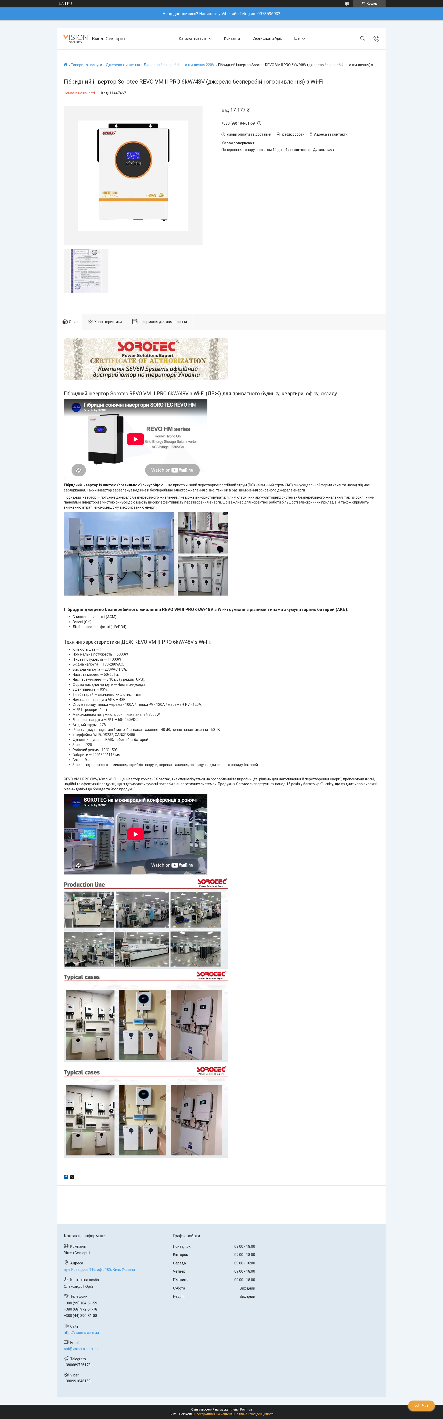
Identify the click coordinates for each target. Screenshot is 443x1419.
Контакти (232, 38)
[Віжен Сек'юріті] (75, 38)
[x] (72, 1177)
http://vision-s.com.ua (81, 1333)
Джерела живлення (123, 65)
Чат (425, 1406)
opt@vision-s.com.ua (81, 1349)
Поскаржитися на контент (213, 1414)
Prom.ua (246, 1409)
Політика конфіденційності (254, 1414)
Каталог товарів (192, 38)
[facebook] (66, 1177)
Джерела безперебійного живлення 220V (179, 65)
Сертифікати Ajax (267, 38)
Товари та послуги (86, 65)
